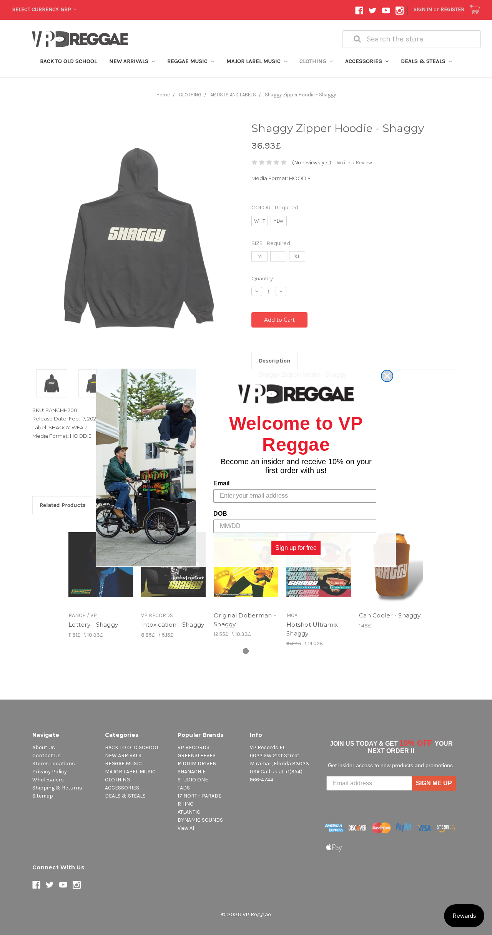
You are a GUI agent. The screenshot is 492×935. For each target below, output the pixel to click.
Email (221, 483)
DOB (220, 513)
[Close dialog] (387, 376)
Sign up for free (296, 547)
